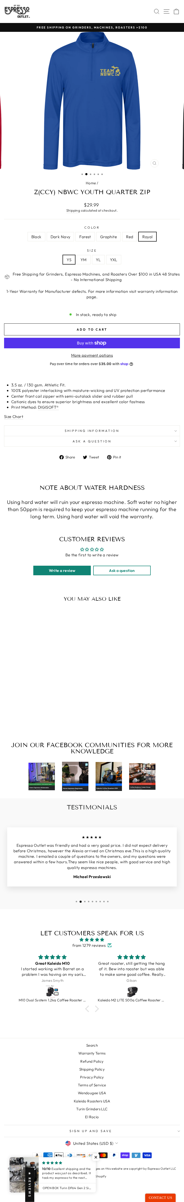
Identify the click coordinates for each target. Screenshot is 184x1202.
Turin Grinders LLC (92, 1109)
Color (92, 227)
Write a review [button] (62, 570)
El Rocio (92, 1117)
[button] (88, 1008)
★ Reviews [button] (30, 1185)
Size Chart (13, 416)
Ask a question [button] (122, 570)
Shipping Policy (92, 1069)
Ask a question (92, 441)
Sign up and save (90, 1131)
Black (36, 236)
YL (98, 259)
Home (91, 183)
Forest (85, 236)
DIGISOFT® (48, 407)
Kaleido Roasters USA (92, 1101)
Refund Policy (92, 1061)
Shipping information (92, 431)
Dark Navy (60, 236)
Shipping (73, 210)
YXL (113, 259)
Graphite (108, 236)
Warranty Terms (92, 1053)
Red (129, 236)
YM (83, 259)
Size (92, 250)
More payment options (92, 355)
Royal (147, 236)
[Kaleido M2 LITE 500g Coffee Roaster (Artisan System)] (131, 991)
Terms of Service (92, 1085)
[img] (92, 939)
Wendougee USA (92, 1093)
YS (69, 259)
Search (92, 1045)
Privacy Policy (92, 1077)
